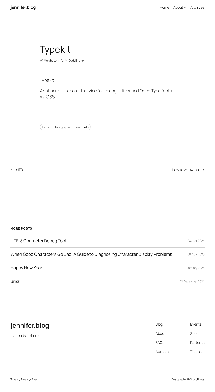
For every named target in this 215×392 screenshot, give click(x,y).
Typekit (47, 80)
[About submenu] (185, 7)
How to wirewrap (185, 169)
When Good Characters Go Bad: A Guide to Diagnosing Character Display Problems (91, 254)
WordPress (197, 379)
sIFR (19, 169)
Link (81, 60)
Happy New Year (26, 267)
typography (62, 127)
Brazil (15, 281)
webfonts (82, 127)
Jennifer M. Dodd (64, 60)
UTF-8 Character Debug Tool (38, 240)
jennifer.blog (23, 7)
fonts (45, 127)
